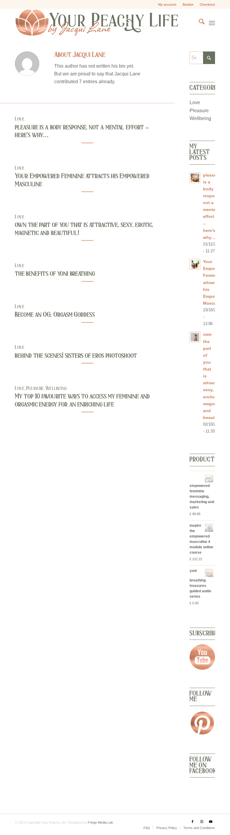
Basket (188, 4)
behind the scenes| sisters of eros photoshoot (76, 355)
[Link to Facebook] (192, 821)
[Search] (199, 22)
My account (167, 4)
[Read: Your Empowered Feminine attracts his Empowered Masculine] (195, 264)
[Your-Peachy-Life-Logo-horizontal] (96, 22)
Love (20, 119)
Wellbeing (56, 388)
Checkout (207, 4)
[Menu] (212, 23)
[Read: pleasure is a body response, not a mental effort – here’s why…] (195, 177)
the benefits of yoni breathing (55, 273)
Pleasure (35, 388)
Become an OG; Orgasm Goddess (55, 314)
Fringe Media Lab (100, 822)
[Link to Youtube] (210, 821)
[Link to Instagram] (201, 821)
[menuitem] (167, 4)
